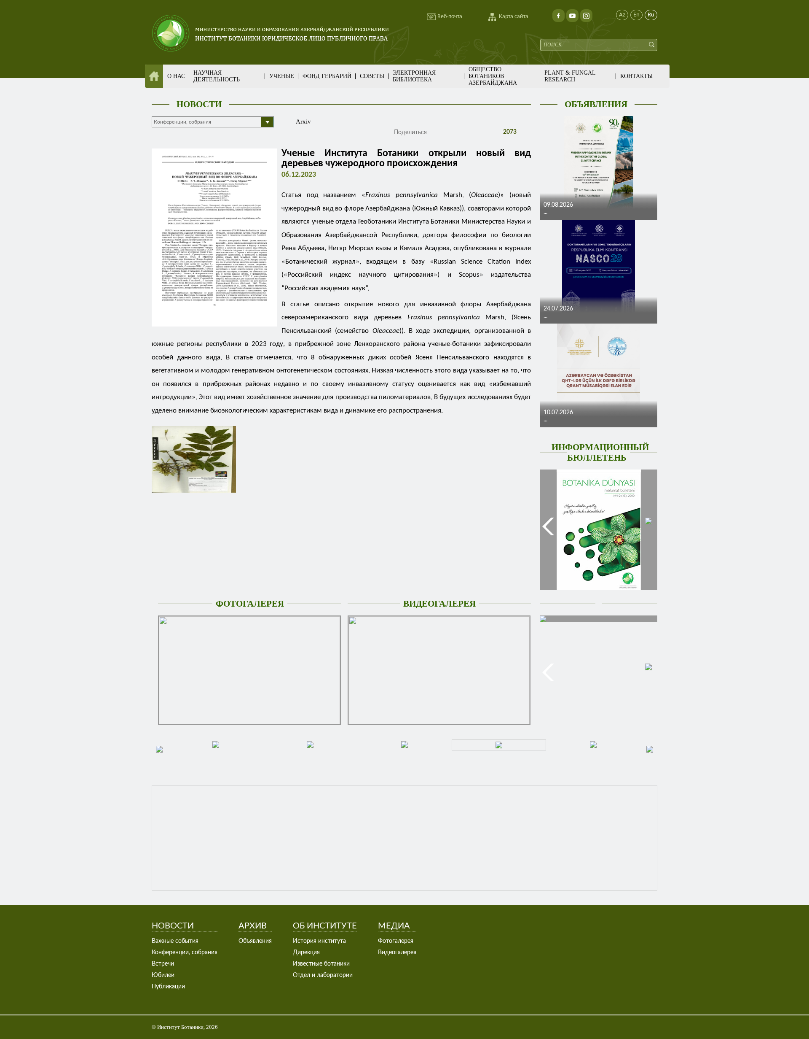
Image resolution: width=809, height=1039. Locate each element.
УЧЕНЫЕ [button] (281, 76)
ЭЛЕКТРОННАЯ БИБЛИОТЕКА (414, 76)
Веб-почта (449, 16)
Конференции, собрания (184, 952)
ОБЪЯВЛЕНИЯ (596, 104)
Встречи (163, 964)
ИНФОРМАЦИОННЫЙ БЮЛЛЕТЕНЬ (600, 452)
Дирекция (306, 952)
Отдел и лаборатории (323, 975)
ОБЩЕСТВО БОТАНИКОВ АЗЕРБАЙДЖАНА (493, 76)
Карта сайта (513, 16)
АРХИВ (252, 926)
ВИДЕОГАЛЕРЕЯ (439, 604)
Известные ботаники (321, 964)
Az (622, 15)
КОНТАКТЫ (636, 76)
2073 (509, 132)
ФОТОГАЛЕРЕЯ (250, 604)
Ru (651, 15)
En (636, 15)
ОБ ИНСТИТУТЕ (325, 926)
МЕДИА (394, 926)
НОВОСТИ (199, 104)
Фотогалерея (395, 941)
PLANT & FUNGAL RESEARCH (569, 76)
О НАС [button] (176, 76)
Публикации (168, 987)
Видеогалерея (397, 952)
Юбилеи (163, 975)
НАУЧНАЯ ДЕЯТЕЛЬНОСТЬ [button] (216, 76)
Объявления (255, 941)
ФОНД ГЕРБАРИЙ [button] (327, 76)
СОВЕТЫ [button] (372, 76)
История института (319, 941)
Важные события (175, 941)
